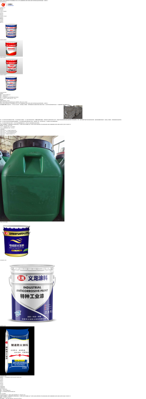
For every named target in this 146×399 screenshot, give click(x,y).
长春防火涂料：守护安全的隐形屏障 (6, 131)
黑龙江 (12, 398)
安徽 (10, 398)
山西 (19, 398)
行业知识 (5, 16)
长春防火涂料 (17, 0)
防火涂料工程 (6, 125)
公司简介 (1, 11)
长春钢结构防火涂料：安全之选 (8, 127)
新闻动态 (1, 14)
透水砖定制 (14, 377)
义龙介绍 (1, 10)
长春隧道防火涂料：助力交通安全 (9, 126)
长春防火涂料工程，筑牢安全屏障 (6, 132)
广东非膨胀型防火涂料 (8, 377)
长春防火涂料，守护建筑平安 (5, 133)
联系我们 (1, 17)
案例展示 (5, 11)
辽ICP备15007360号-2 (7, 397)
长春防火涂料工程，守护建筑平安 (6, 130)
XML (24, 394)
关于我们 (1, 378)
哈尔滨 (17, 398)
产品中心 (1, 12)
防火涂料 (10, 125)
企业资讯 (1, 16)
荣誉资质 (1, 13)
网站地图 (21, 394)
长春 (14, 398)
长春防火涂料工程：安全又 (11, 98)
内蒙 (8, 398)
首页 (1, 98)
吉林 (21, 398)
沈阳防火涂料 (19, 377)
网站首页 (1, 8)
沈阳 (6, 398)
